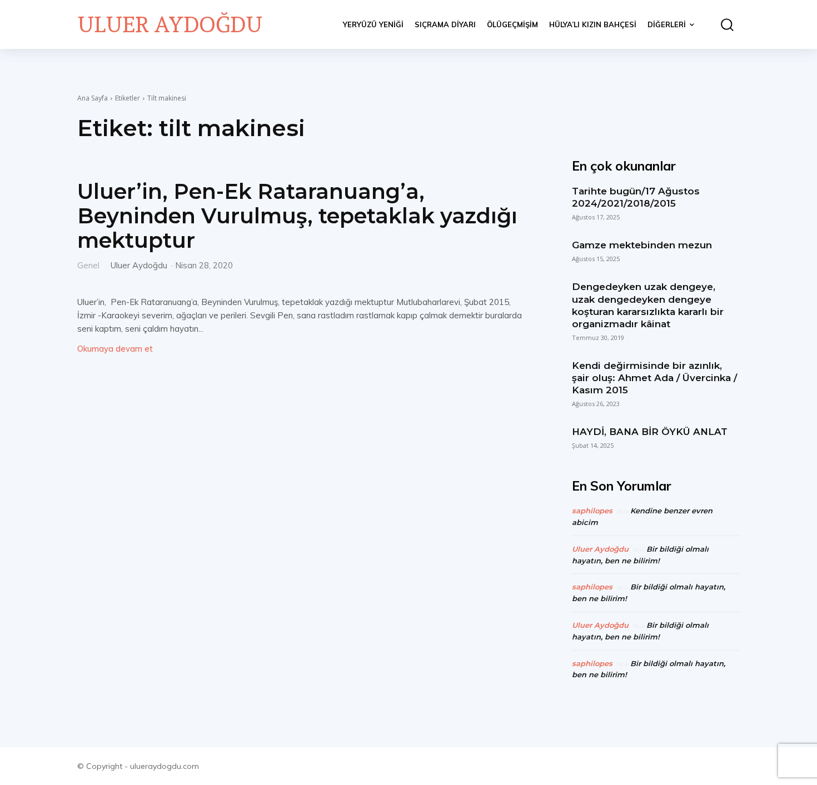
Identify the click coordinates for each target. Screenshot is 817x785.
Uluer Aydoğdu (139, 265)
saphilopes (592, 510)
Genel (88, 264)
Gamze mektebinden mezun (642, 245)
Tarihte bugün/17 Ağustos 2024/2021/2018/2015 (636, 197)
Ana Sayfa (92, 98)
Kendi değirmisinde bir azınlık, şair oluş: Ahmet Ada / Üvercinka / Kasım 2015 (654, 378)
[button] (722, 25)
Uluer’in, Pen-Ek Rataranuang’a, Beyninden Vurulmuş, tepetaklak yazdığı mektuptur (297, 215)
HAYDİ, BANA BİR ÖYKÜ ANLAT (650, 431)
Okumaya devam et (115, 348)
